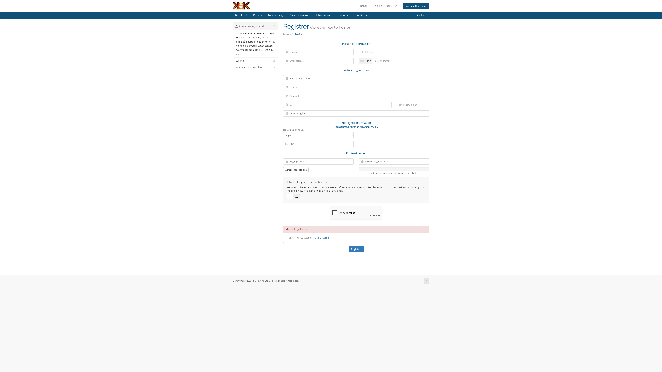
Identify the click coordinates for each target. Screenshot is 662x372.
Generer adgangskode (296, 169)
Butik (257, 15)
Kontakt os (360, 15)
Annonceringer (276, 15)
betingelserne (322, 237)
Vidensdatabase (299, 15)
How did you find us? (293, 129)
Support (287, 34)
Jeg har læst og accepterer (309, 237)
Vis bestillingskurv (416, 6)
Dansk (364, 5)
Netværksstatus (324, 15)
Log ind (378, 5)
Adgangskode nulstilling (249, 67)
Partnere (344, 15)
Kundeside (241, 15)
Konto (420, 15)
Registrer (391, 5)
